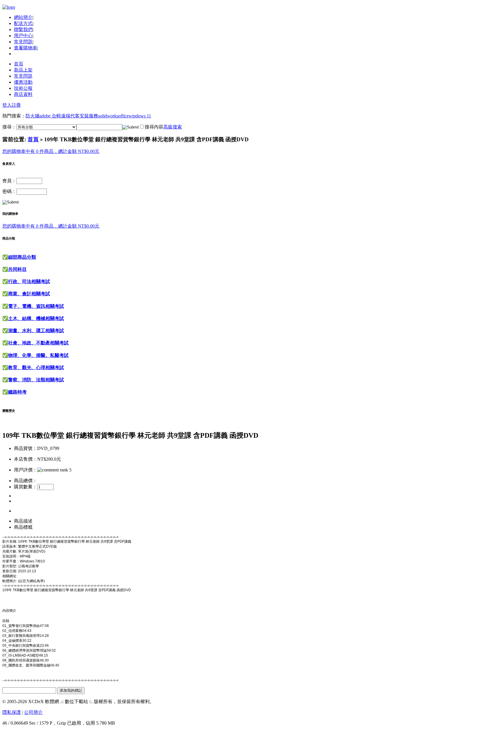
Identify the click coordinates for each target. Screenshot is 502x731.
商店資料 (23, 94)
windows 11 (140, 115)
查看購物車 (25, 47)
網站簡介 (23, 17)
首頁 (18, 63)
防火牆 (33, 115)
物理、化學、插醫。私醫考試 (38, 355)
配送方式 (23, 23)
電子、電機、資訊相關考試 (36, 306)
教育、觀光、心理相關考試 (36, 367)
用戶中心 (23, 35)
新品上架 (23, 69)
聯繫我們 (23, 29)
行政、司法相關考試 (29, 281)
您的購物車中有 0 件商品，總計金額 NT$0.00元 (50, 151)
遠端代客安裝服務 (79, 115)
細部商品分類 (22, 257)
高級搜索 (172, 126)
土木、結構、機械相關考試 (36, 318)
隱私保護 (11, 712)
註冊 (16, 105)
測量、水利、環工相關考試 (36, 330)
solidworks (108, 115)
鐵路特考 (17, 391)
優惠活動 (23, 82)
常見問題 (23, 41)
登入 (7, 105)
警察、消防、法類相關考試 (36, 379)
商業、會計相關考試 (29, 293)
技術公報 (23, 88)
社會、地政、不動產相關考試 (38, 342)
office (123, 115)
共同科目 (17, 269)
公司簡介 (33, 712)
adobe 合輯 (50, 115)
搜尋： (9, 126)
